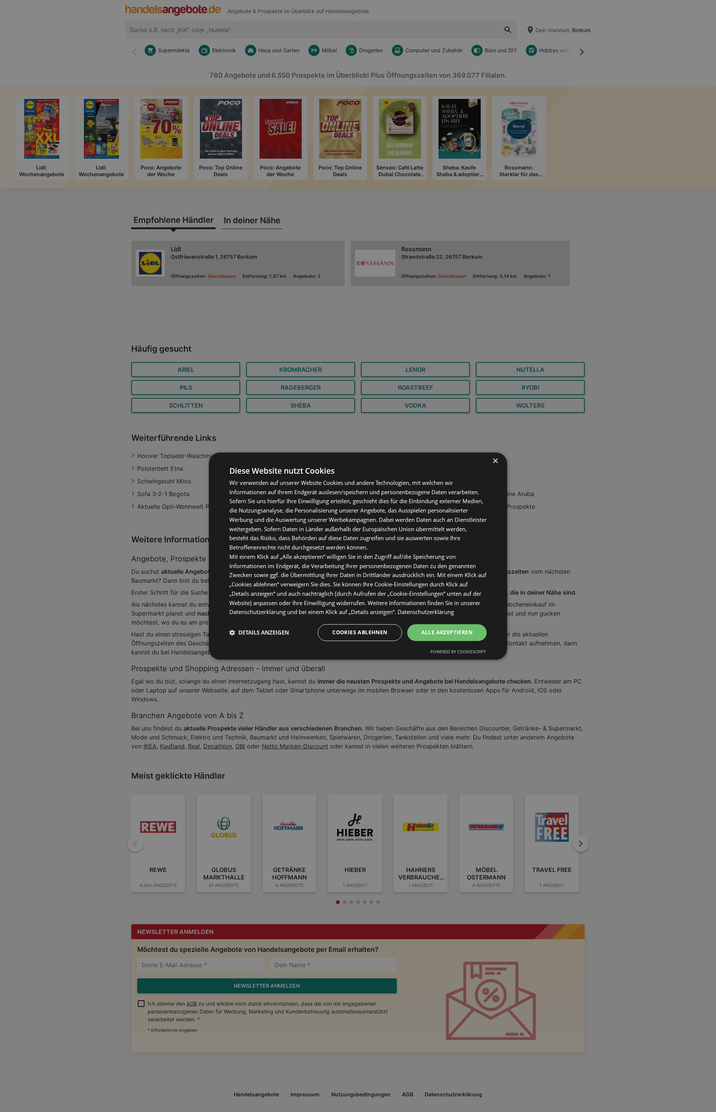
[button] (259, 633)
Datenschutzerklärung (426, 612)
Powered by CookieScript (458, 651)
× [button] (495, 461)
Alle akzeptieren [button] (446, 632)
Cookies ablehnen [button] (359, 632)
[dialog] (358, 556)
